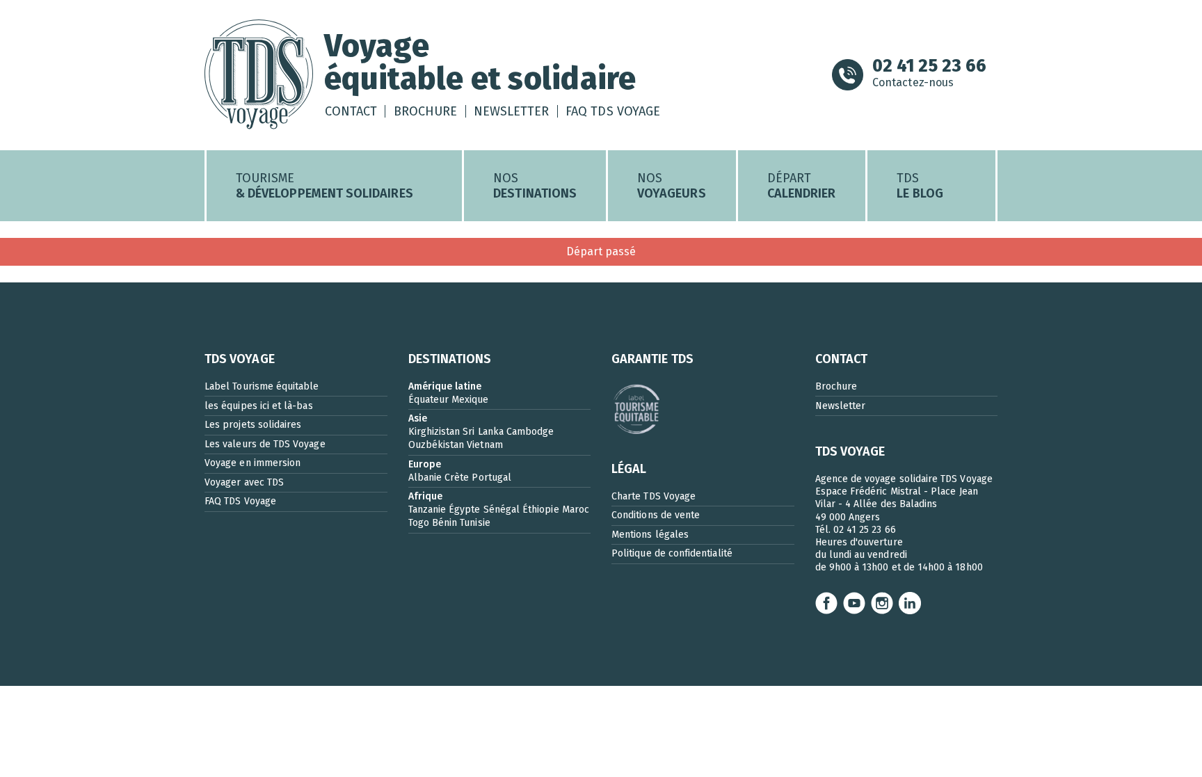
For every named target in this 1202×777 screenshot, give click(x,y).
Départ (801, 185)
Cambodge (530, 432)
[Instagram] (882, 603)
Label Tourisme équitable (262, 386)
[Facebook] (826, 603)
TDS (920, 185)
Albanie (425, 477)
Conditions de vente (655, 515)
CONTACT (841, 359)
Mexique (469, 400)
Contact (351, 111)
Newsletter (512, 111)
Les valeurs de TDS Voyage (265, 444)
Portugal (491, 477)
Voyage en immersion (252, 463)
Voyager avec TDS (244, 482)
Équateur (428, 400)
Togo (418, 523)
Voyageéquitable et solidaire (480, 62)
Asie (417, 418)
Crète (456, 477)
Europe (424, 464)
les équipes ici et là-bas (259, 406)
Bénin (444, 523)
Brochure (426, 111)
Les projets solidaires (253, 425)
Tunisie (475, 523)
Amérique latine (445, 386)
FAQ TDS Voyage (613, 111)
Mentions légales (650, 534)
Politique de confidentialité (671, 553)
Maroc (575, 509)
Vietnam (484, 445)
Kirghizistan (434, 432)
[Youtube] (854, 603)
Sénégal (501, 509)
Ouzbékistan (436, 445)
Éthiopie (540, 509)
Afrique (425, 496)
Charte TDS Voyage (653, 496)
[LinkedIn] (910, 603)
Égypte (464, 509)
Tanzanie (427, 509)
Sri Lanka (483, 432)
